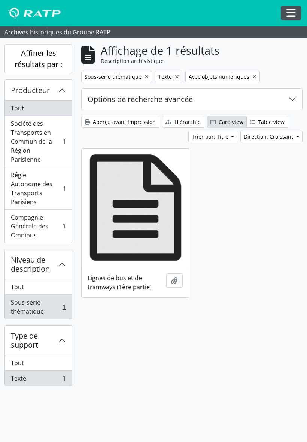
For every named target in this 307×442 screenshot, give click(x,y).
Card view (230, 121)
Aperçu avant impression (123, 121)
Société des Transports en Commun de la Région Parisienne (38, 141)
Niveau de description (30, 264)
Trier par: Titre (211, 136)
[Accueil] (37, 13)
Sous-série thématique (38, 306)
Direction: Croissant (269, 136)
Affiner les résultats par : (38, 58)
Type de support (24, 340)
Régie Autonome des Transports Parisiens (38, 188)
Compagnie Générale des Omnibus (38, 226)
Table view (270, 121)
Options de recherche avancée (140, 99)
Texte (38, 380)
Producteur (30, 90)
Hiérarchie (187, 121)
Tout (17, 108)
